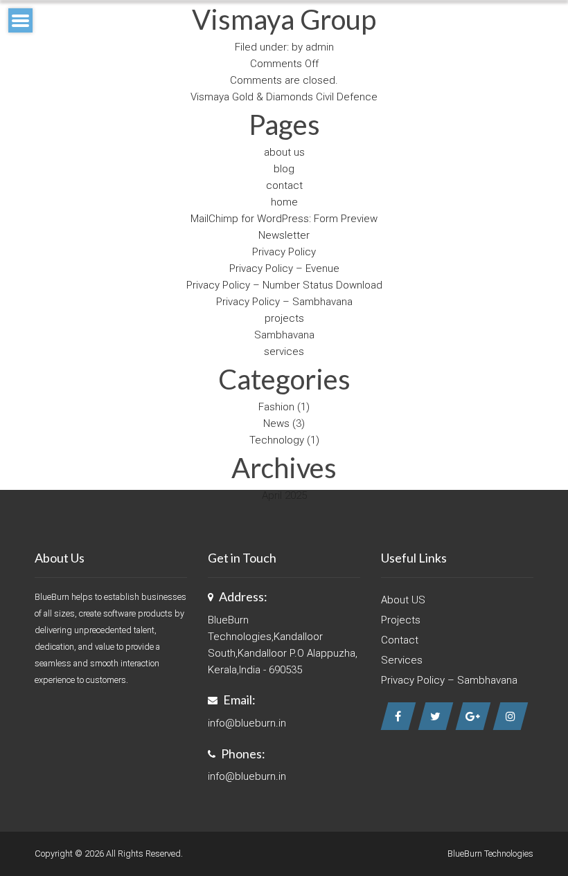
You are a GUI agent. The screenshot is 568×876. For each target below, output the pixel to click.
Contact (399, 640)
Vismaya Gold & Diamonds (251, 97)
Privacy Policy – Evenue (284, 268)
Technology (276, 440)
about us (284, 152)
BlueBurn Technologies (490, 853)
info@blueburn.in (247, 723)
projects (284, 318)
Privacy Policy (284, 252)
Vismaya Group (284, 19)
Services (402, 660)
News (276, 423)
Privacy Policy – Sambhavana (284, 301)
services (284, 351)
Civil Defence (347, 97)
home (284, 202)
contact (284, 185)
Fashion (276, 407)
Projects (400, 620)
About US (403, 600)
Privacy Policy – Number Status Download (284, 285)
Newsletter (284, 235)
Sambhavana (284, 335)
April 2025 (284, 495)
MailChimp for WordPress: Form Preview (284, 218)
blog (284, 169)
